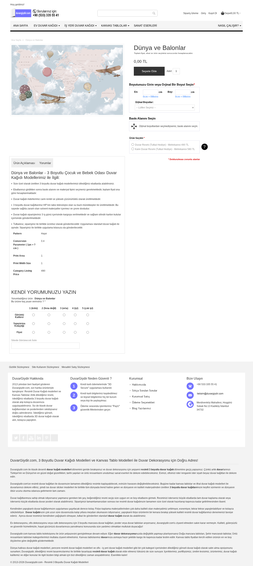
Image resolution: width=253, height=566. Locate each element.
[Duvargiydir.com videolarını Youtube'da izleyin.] (31, 441)
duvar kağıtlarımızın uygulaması (51, 508)
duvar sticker (56, 487)
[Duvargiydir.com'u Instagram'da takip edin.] (54, 441)
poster (118, 523)
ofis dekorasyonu (38, 523)
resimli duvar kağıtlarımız (197, 512)
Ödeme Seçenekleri (143, 402)
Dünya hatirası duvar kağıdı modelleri (30, 548)
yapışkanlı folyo (129, 512)
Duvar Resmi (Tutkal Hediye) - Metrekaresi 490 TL (162, 144)
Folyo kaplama (103, 508)
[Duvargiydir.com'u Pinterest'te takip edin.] (47, 441)
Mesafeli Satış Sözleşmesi (76, 367)
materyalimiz (160, 508)
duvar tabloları (135, 523)
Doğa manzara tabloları (191, 533)
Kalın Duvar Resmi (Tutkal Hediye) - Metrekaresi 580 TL (165, 149)
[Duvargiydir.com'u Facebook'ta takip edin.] (24, 441)
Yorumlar (45, 163)
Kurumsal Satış (141, 396)
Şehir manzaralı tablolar (218, 533)
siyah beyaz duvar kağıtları (211, 473)
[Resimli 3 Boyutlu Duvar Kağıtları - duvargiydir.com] (35, 13)
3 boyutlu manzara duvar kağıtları (95, 523)
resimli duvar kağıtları (42, 483)
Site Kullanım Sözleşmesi (45, 367)
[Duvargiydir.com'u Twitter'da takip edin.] (16, 441)
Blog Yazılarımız (141, 408)
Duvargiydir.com (19, 469)
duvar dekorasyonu (116, 469)
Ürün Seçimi (137, 138)
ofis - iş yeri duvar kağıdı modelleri (114, 548)
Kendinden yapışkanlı (22, 508)
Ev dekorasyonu (19, 523)
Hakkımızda (139, 384)
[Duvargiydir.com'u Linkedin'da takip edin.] (39, 441)
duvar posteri (46, 501)
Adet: (169, 71)
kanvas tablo (183, 483)
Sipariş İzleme (190, 13)
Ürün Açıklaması (24, 163)
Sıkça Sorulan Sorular (144, 390)
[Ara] (154, 13)
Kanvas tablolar (87, 537)
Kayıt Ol (213, 13)
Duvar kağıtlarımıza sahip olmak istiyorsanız (33, 498)
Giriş (203, 13)
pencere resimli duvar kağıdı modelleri (72, 548)
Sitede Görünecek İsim (67, 340)
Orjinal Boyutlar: (144, 102)
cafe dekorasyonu (63, 523)
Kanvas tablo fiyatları (187, 537)
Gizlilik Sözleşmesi (19, 367)
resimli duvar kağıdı (130, 501)
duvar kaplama (210, 498)
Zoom (67, 80)
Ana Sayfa (16, 40)
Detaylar (204, 147)
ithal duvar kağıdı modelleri (210, 483)
